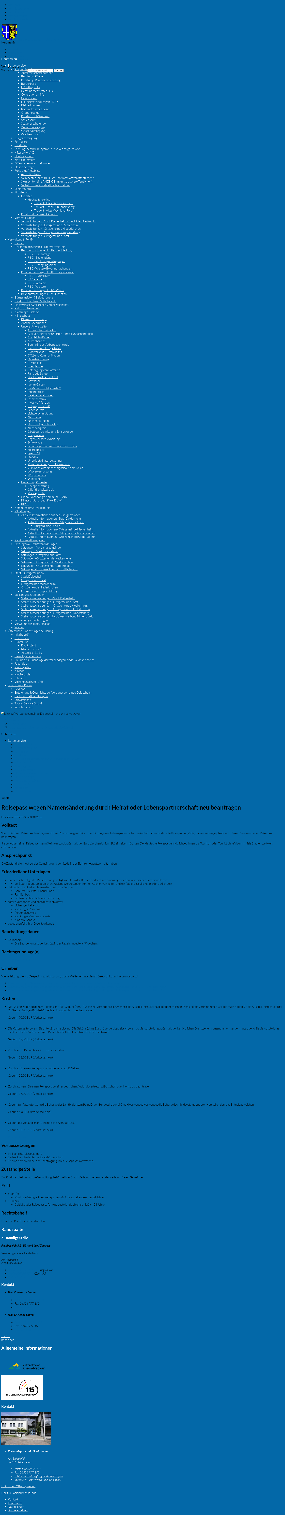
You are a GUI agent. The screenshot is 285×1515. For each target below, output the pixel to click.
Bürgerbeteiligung (26, 138)
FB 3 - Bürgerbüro (39, 275)
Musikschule (22, 674)
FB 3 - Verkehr (37, 283)
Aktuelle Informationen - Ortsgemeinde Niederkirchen (61, 533)
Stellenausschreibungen (30, 594)
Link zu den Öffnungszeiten (18, 1486)
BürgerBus (21, 641)
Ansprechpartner (25, 69)
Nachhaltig (34, 417)
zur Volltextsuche (18, 19)
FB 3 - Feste (35, 279)
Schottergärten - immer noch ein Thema (52, 446)
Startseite (14, 720)
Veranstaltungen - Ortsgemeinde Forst (45, 236)
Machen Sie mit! (31, 649)
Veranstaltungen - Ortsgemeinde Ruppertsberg (50, 232)
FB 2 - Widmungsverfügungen (46, 261)
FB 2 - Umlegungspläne (42, 265)
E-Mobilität (35, 362)
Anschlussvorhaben (33, 323)
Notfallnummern (25, 159)
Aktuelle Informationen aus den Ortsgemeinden (50, 515)
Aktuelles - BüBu (31, 652)
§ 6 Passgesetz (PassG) (15, 960)
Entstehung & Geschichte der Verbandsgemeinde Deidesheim (53, 692)
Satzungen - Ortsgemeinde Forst (41, 555)
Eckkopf (20, 689)
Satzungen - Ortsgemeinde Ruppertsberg (46, 565)
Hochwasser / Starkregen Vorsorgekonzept (41, 304)
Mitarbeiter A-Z (24, 152)
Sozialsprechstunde (33, 123)
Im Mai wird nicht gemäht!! (44, 388)
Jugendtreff (22, 663)
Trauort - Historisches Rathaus (53, 203)
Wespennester (37, 475)
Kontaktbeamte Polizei (35, 109)
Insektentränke (37, 399)
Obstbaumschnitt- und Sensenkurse (50, 431)
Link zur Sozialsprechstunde (18, 1493)
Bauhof (19, 243)
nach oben (7, 1340)
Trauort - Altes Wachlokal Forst (53, 210)
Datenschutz (16, 56)
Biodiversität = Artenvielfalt (45, 352)
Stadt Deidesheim (32, 576)
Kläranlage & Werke (27, 312)
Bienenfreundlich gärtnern (44, 348)
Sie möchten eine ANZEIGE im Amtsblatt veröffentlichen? (57, 181)
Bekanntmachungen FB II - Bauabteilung (46, 250)
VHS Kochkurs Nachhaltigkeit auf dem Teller (55, 468)
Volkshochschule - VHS (29, 681)
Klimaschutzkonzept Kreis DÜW (41, 500)
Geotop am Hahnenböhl (43, 377)
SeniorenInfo (23, 188)
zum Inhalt (14, 5)
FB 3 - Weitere (37, 286)
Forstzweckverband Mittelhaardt (35, 301)
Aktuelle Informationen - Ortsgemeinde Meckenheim (60, 529)
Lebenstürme (36, 410)
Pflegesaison (36, 435)
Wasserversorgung (33, 130)
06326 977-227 (29, 1322)
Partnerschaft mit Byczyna (31, 696)
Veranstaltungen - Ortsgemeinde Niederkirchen (51, 228)
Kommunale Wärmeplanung (32, 507)
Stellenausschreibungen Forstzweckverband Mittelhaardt (57, 616)
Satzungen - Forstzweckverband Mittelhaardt (49, 569)
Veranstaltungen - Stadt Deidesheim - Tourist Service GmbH (58, 221)
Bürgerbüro (28, 83)
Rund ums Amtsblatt (27, 170)
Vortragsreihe (36, 493)
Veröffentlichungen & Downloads (49, 464)
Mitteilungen (23, 511)
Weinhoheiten (23, 707)
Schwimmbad (23, 699)
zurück (5, 1336)
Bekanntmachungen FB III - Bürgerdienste (47, 272)
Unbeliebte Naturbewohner (45, 460)
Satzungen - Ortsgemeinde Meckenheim (46, 558)
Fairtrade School (38, 373)
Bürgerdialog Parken (47, 526)
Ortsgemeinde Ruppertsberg (39, 591)
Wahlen (19, 627)
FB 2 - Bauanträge (39, 254)
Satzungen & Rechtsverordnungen (36, 544)
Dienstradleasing (38, 359)
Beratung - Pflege (32, 76)
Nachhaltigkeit (37, 428)
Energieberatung (38, 486)
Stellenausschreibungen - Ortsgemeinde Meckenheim (54, 605)
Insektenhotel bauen (40, 395)
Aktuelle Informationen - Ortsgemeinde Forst (56, 522)
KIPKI (25, 504)
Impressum (15, 52)
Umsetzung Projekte (34, 482)
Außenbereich (37, 341)
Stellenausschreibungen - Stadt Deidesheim (48, 598)
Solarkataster (36, 449)
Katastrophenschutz (27, 308)
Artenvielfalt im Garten (42, 330)
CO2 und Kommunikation (44, 355)
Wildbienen (35, 478)
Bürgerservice (17, 65)
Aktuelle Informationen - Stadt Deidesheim (54, 518)
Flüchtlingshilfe (30, 87)
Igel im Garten (36, 384)
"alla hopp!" (22, 634)
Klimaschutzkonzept (34, 319)
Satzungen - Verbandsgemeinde (41, 547)
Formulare (21, 141)
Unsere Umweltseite (34, 326)
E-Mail (16, 1277)
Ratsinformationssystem (30, 540)
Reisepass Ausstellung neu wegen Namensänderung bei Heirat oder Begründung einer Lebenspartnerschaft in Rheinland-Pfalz (87, 986)
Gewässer (34, 381)
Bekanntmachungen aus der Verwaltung (40, 246)
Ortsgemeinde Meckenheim (38, 584)
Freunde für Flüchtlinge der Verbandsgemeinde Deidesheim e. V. (54, 660)
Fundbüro (21, 145)
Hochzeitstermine (39, 199)
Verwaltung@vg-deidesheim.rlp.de (39, 1476)
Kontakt (13, 49)
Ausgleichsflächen (39, 337)
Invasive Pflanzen (39, 402)
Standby (33, 457)
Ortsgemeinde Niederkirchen (39, 587)
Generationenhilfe (32, 94)
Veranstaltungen (25, 217)
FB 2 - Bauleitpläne (39, 257)
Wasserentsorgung (33, 127)
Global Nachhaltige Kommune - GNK (44, 497)
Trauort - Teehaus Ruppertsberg (54, 207)
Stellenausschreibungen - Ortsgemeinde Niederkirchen (55, 609)
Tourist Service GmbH (28, 703)
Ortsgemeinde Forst (33, 580)
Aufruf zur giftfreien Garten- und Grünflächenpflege (60, 333)
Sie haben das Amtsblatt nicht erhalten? (45, 185)
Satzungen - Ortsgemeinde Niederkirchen (47, 562)
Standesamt (22, 192)
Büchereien (22, 638)
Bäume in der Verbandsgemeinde (48, 344)
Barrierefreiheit (18, 60)
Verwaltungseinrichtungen (31, 620)
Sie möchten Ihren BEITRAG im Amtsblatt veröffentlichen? (57, 178)
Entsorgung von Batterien (44, 370)
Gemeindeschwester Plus (37, 91)
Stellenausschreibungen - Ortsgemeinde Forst (49, 602)
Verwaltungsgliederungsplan (32, 623)
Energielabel (35, 366)
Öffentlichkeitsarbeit (41, 489)
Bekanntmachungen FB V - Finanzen (44, 294)
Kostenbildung (17, 1025)
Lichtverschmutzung (40, 413)
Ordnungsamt (30, 112)
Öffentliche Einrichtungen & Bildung (30, 631)
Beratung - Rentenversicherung (41, 80)
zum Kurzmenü (17, 15)
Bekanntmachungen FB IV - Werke (42, 290)
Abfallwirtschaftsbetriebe (37, 72)
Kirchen (19, 670)
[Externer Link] (142, 1388)
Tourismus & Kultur (20, 685)
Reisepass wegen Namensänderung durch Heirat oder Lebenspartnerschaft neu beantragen (65, 983)
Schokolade (35, 442)
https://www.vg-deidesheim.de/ (38, 1479)
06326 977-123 (22, 1270)
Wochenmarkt (30, 134)
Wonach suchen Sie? (14, 70)
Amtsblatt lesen (31, 174)
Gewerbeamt (29, 98)
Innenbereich (36, 391)
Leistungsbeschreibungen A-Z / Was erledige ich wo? (47, 149)
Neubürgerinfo (24, 156)
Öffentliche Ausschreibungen (33, 163)
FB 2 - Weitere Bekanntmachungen (50, 268)
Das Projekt (28, 645)
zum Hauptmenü (18, 8)
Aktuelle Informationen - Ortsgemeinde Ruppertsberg (61, 536)
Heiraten (26, 196)
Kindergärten (23, 667)
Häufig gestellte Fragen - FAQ (39, 101)
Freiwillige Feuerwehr (28, 656)
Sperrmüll (34, 453)
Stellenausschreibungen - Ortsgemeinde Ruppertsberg (55, 613)
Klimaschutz (22, 315)
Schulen (19, 678)
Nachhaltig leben (38, 420)
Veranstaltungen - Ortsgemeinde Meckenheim (50, 225)
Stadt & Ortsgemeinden (29, 573)
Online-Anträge (24, 167)
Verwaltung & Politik (20, 239)
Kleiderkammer (30, 105)
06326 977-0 (21, 1273)
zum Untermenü (18, 12)
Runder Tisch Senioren (35, 116)
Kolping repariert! (39, 406)
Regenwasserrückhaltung (44, 439)
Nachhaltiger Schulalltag (43, 424)
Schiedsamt (28, 120)
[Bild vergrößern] (26, 1443)
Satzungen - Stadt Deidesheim (39, 551)
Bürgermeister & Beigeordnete (34, 297)
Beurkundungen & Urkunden (39, 214)
